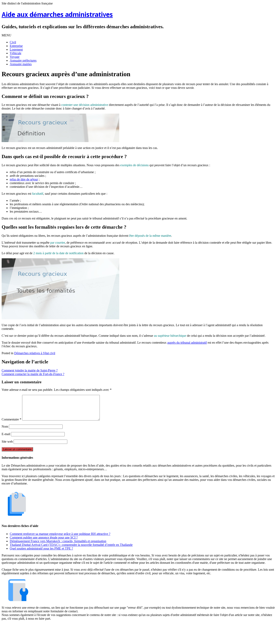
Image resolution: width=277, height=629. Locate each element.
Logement (16, 49)
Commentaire (11, 419)
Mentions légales (118, 625)
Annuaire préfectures (23, 60)
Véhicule (15, 53)
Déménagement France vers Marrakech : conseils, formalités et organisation (58, 541)
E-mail (6, 434)
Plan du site (139, 625)
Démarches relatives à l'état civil (34, 353)
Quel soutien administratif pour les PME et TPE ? (41, 548)
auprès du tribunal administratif (187, 342)
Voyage (14, 57)
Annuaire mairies (21, 64)
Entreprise (16, 46)
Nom (5, 426)
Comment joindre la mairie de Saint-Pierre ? (30, 370)
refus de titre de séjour (24, 179)
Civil (13, 42)
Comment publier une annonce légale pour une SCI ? (44, 537)
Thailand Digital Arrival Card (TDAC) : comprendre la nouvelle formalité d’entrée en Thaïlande (71, 544)
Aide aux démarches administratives (57, 15)
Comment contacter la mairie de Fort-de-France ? (33, 374)
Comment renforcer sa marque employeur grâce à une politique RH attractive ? (60, 534)
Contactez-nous (160, 625)
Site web (7, 441)
